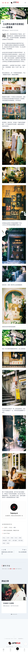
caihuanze (7, 605)
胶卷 (20, 537)
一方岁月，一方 (6, 527)
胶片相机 (20, 540)
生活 (11, 527)
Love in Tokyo (6, 533)
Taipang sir (6, 30)
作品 (4, 537)
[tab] (11, 614)
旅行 (3, 21)
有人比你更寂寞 (22, 551)
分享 (8, 537)
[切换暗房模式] (25, 644)
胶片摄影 (15, 540)
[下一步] (24, 598)
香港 (11, 34)
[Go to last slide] (4, 598)
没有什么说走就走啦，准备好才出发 (11, 530)
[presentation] (14, 592)
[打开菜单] (25, 3)
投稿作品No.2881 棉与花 (7, 551)
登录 (11, 568)
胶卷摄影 (5, 540)
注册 (14, 568)
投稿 (12, 537)
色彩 (4, 543)
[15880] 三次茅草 (8, 603)
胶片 (10, 540)
